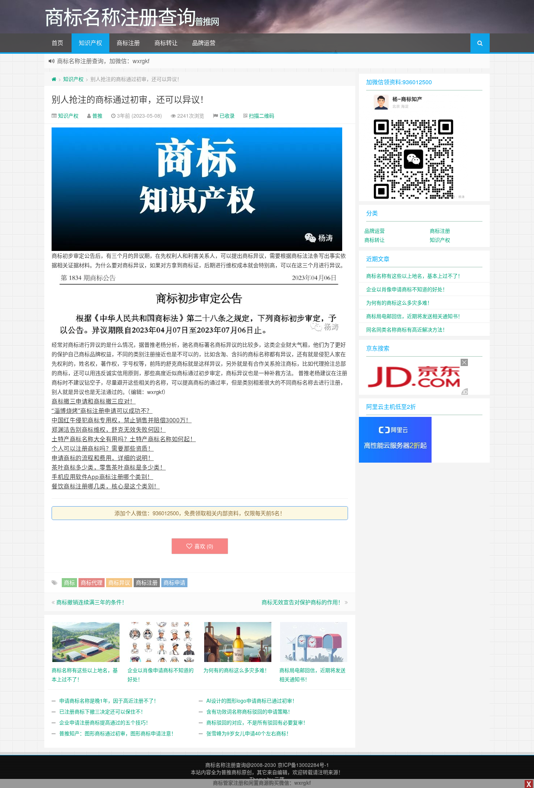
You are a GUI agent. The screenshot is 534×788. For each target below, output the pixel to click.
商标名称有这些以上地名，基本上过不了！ (414, 275)
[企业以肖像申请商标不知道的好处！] (161, 641)
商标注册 (128, 42)
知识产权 (90, 42)
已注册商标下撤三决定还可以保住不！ (102, 711)
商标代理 (91, 582)
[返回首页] (54, 78)
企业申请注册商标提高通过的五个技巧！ (105, 722)
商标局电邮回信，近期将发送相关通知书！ (414, 316)
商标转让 (166, 42)
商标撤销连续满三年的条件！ (91, 602)
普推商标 (231, 772)
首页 (57, 42)
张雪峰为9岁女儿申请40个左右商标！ (248, 733)
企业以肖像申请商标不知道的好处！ (407, 289)
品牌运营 (203, 42)
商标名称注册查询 (225, 764)
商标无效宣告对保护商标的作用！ (302, 602)
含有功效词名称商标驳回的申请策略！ (249, 711)
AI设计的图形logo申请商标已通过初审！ (251, 700)
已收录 (227, 115)
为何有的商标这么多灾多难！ (399, 302)
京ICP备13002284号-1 (303, 764)
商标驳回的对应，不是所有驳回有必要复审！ (257, 722)
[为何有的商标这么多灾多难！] (237, 641)
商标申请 (174, 582)
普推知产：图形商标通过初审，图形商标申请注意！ (117, 733)
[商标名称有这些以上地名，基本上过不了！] (86, 641)
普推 (97, 115)
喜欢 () (203, 546)
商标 (69, 582)
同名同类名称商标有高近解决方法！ (407, 329)
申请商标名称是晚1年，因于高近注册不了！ (109, 700)
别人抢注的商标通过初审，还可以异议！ (130, 99)
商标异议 (119, 582)
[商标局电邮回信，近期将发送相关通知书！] (313, 641)
